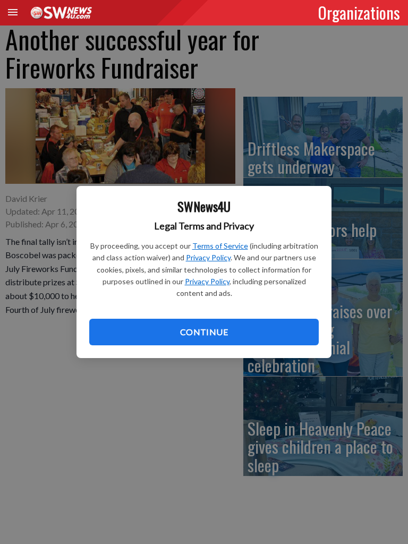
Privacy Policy (208, 257)
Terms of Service (220, 245)
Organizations (359, 12)
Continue (204, 332)
